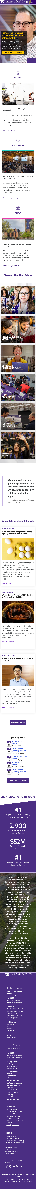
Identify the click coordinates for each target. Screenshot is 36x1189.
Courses (9, 1123)
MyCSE (9, 1026)
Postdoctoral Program (14, 1116)
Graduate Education (13, 1114)
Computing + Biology (12, 1138)
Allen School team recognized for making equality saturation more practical (17, 532)
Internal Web (11, 1024)
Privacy (9, 1033)
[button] (10, 130)
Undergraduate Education (15, 1112)
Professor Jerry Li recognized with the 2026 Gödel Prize (18, 659)
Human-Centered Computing (14, 1141)
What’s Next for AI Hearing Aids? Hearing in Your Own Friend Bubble (17, 596)
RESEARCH (18, 77)
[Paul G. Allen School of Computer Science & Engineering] (18, 1)
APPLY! (18, 213)
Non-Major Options (13, 1118)
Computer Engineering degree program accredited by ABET (18, 1175)
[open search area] (27, 2)
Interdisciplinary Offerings (15, 1120)
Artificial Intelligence (11, 1136)
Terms (9, 1035)
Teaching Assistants (13, 1125)
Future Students (12, 1110)
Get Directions (11, 1022)
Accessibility (10, 1031)
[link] (18, 300)
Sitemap (9, 1029)
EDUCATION (18, 145)
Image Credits (11, 1037)
